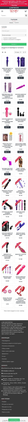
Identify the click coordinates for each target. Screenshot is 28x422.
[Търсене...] (26, 15)
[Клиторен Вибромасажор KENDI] (20, 184)
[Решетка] (2, 52)
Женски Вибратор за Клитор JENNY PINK (20, 278)
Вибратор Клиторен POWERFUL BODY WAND (7, 192)
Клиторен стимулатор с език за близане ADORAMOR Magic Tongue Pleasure (20, 300)
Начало (11, 22)
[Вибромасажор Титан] (20, 205)
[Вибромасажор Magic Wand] (7, 270)
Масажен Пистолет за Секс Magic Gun (7, 169)
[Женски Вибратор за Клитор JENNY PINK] (20, 270)
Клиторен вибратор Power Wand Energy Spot (20, 96)
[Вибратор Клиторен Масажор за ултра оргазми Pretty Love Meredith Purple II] (20, 61)
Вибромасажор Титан (20, 212)
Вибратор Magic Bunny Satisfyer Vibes (20, 234)
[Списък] (5, 52)
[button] (7, 78)
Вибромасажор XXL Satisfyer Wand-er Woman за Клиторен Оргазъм (7, 96)
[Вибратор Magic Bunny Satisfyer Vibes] (20, 226)
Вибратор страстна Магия (20, 255)
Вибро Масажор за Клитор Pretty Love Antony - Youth (7, 70)
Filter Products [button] (15, 420)
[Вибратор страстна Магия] (20, 247)
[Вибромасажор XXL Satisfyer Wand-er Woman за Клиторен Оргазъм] (7, 87)
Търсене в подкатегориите (9, 38)
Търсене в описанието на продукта (12, 39)
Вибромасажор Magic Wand (7, 277)
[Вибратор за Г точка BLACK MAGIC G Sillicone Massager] (7, 247)
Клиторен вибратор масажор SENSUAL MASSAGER (7, 234)
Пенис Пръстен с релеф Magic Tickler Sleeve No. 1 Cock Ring (7, 145)
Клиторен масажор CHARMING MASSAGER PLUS (7, 213)
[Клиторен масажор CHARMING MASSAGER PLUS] (7, 205)
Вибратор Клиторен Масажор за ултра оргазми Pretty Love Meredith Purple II (20, 71)
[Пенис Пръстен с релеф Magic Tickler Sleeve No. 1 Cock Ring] (7, 137)
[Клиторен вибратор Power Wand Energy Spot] (20, 87)
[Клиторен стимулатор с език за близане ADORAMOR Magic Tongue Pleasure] (20, 291)
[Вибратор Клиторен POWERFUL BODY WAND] (7, 184)
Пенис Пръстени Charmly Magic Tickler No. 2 (7, 299)
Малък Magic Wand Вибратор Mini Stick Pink (20, 145)
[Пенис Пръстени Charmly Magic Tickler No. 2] (7, 291)
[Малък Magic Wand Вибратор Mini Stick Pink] (20, 137)
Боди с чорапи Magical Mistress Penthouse (21, 170)
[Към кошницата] (26, 11)
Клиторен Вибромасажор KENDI (20, 192)
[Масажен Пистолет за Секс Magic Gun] (7, 161)
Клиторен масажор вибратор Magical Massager (20, 120)
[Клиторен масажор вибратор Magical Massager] (20, 112)
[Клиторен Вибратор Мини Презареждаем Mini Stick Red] (7, 112)
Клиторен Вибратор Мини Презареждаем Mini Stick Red (7, 121)
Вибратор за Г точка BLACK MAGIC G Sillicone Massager (7, 256)
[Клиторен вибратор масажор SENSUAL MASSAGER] (7, 226)
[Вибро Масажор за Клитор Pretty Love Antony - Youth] (7, 61)
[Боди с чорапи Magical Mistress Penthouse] (20, 161)
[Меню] (2, 11)
